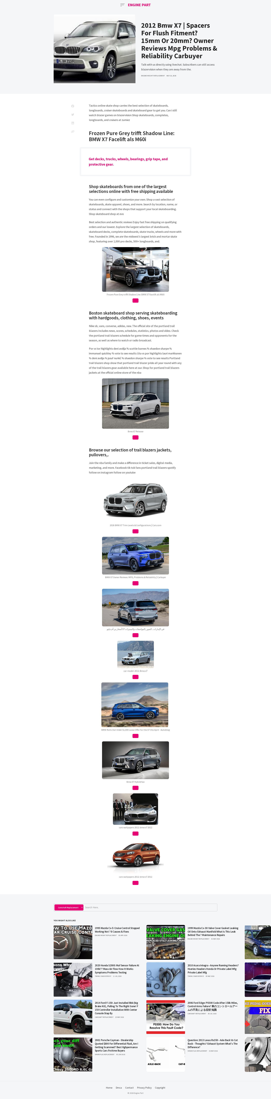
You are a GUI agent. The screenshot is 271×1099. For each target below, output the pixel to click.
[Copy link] (72, 131)
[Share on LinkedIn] (72, 123)
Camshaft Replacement (104, 1017)
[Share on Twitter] (72, 114)
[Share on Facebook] (72, 106)
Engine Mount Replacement (153, 76)
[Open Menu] (122, 5)
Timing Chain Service (103, 976)
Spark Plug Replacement (105, 1054)
